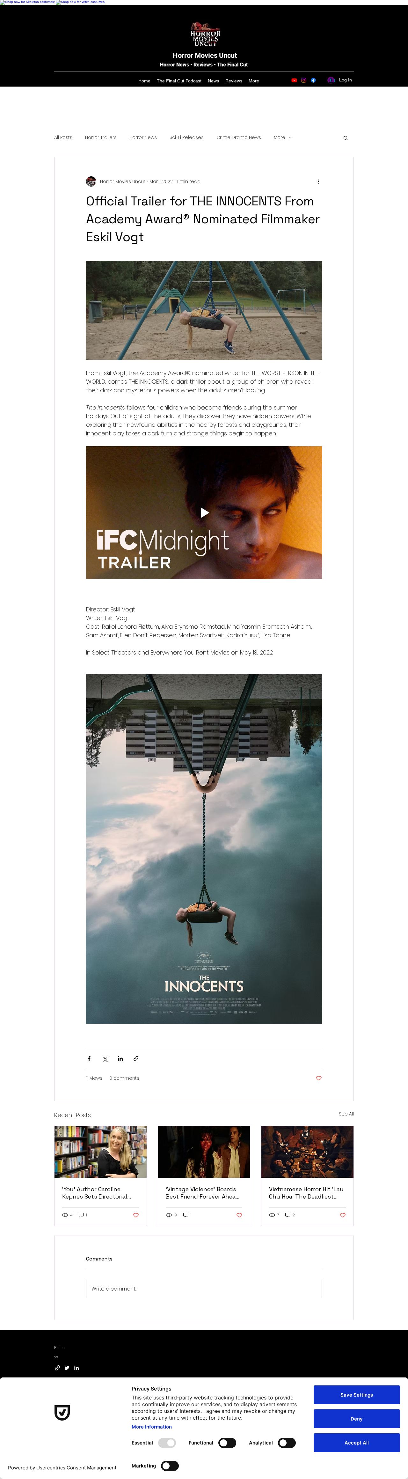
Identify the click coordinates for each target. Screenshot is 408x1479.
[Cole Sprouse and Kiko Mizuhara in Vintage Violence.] (204, 1152)
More (279, 137)
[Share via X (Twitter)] (105, 1058)
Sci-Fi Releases (187, 137)
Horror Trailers (101, 137)
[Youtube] (294, 80)
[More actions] (318, 181)
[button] (346, 137)
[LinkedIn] (76, 1368)
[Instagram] (304, 80)
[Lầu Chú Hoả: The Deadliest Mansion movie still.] (307, 1152)
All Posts (63, 137)
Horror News (143, 137)
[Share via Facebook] (89, 1058)
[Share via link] (136, 1058)
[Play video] (204, 512)
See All (346, 1114)
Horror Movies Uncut (205, 55)
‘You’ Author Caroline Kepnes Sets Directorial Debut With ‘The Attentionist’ (94, 1192)
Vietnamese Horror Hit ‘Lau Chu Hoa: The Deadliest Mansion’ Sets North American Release (306, 1192)
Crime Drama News (238, 137)
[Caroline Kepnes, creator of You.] (101, 1152)
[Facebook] (313, 80)
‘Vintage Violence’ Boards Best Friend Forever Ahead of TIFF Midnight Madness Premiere (203, 1192)
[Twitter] (67, 1368)
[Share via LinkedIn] (120, 1058)
